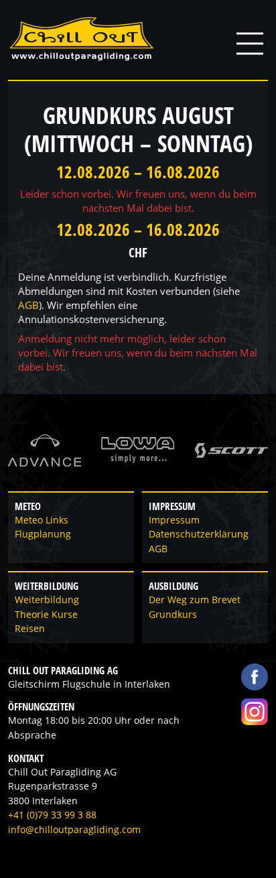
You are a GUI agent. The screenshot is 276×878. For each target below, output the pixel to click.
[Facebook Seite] (254, 677)
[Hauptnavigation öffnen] (249, 44)
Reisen (30, 629)
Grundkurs (173, 615)
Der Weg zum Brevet (194, 600)
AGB (28, 305)
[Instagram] (254, 711)
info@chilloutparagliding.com (74, 830)
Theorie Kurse (46, 615)
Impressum (174, 520)
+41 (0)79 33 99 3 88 (52, 815)
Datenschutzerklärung (199, 534)
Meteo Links (41, 520)
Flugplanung (43, 534)
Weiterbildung (47, 600)
